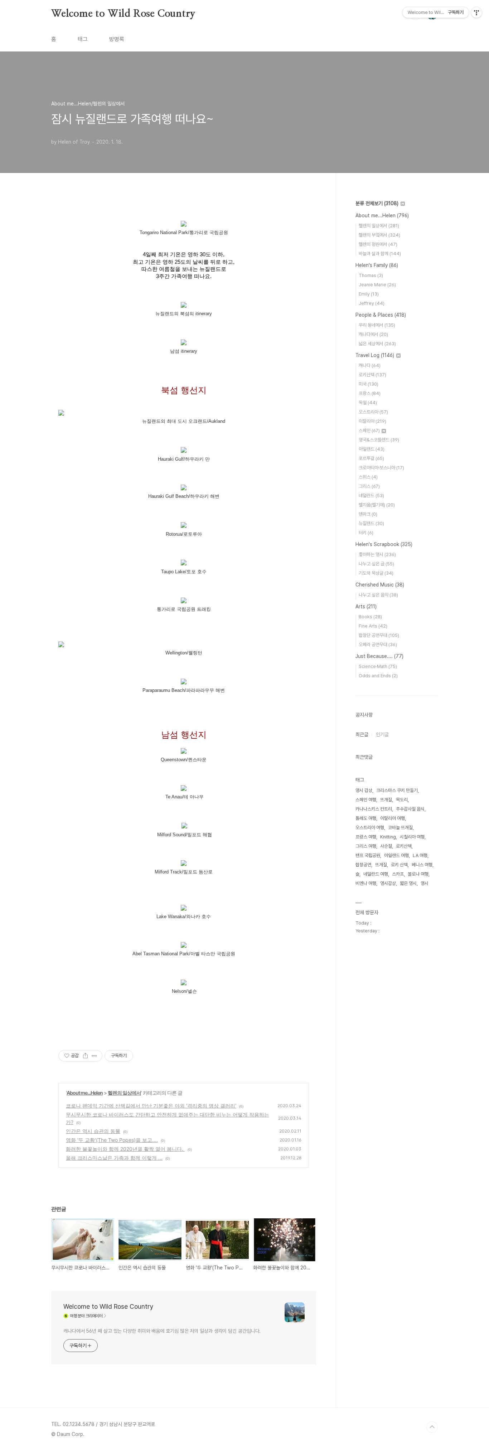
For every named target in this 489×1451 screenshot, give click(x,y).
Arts (366, 606)
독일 (368, 402)
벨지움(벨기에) (377, 504)
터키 (366, 532)
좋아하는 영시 (377, 554)
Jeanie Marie (377, 284)
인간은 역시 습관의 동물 (93, 1131)
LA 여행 (420, 855)
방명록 (116, 39)
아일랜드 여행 (396, 855)
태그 (83, 39)
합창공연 (363, 864)
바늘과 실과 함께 (380, 253)
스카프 (398, 874)
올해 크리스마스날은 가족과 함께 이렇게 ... (114, 1158)
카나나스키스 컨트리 (373, 809)
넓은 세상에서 (377, 343)
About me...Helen (85, 1093)
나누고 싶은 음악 (378, 595)
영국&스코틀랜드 (379, 439)
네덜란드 (371, 495)
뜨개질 (386, 799)
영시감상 (388, 883)
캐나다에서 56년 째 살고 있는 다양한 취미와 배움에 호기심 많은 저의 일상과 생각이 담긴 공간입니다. (162, 1331)
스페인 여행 (365, 799)
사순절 (386, 846)
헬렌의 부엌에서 (379, 235)
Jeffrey (371, 303)
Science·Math (378, 666)
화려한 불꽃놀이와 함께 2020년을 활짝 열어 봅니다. (125, 1149)
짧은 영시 (408, 883)
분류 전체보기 (376, 203)
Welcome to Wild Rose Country (123, 14)
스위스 (368, 477)
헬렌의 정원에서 (378, 244)
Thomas (371, 275)
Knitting (388, 837)
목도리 (402, 799)
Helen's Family (376, 265)
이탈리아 (372, 421)
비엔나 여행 (365, 883)
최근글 (361, 734)
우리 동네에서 (377, 325)
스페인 (369, 430)
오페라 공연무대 (378, 644)
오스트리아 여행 (369, 827)
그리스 (369, 486)
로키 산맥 (399, 864)
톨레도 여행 (365, 818)
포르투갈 (371, 458)
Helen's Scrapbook (383, 544)
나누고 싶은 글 (376, 563)
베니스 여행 (422, 864)
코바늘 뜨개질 (400, 827)
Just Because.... (379, 656)
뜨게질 (381, 864)
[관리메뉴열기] (476, 12)
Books (370, 616)
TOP (432, 1427)
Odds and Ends (378, 675)
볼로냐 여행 (418, 874)
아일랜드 (371, 449)
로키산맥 (372, 374)
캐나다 (370, 365)
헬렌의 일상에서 (124, 1093)
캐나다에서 (373, 334)
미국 (368, 384)
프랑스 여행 (365, 837)
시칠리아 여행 (412, 837)
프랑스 (370, 393)
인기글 (382, 734)
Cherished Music (379, 585)
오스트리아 (373, 412)
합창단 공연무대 (379, 635)
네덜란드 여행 (375, 874)
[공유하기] (85, 1055)
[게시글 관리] (94, 1055)
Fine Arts (373, 626)
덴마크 (368, 514)
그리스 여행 (365, 846)
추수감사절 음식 (410, 809)
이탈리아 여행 (392, 818)
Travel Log (374, 355)
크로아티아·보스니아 (381, 467)
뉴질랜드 (371, 523)
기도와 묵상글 (376, 573)
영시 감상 (363, 790)
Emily (369, 294)
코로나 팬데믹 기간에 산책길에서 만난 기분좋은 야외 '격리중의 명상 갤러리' (151, 1106)
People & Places (380, 315)
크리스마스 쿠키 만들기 (397, 790)
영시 (425, 883)
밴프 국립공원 (367, 855)
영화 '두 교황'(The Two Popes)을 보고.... (112, 1140)
